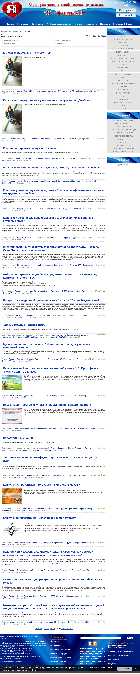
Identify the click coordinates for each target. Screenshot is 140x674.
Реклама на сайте (58, 662)
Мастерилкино (114, 660)
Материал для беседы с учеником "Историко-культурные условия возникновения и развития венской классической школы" (48, 553)
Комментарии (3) (19, 93)
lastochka (90, 543)
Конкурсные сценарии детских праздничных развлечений (25, 335)
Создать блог (86, 663)
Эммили (81, 395)
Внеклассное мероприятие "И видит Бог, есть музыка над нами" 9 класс (52, 167)
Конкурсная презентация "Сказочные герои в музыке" (39, 517)
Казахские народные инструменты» (27, 52)
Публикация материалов (59, 24)
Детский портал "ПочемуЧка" (121, 651)
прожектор (79, 596)
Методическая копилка (86, 24)
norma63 (93, 291)
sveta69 (92, 158)
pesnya (83, 622)
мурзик (87, 91)
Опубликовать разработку (91, 649)
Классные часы (8, 91)
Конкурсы (24, 24)
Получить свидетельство (91, 653)
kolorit (84, 209)
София (83, 570)
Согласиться (124, 668)
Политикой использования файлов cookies (18, 670)
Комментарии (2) (19, 572)
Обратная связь (57, 645)
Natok (87, 429)
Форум (129, 24)
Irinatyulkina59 (7, 318)
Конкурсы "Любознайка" (119, 655)
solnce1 (94, 265)
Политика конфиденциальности (11, 661)
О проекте (54, 641)
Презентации (8, 43)
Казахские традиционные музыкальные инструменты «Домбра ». (47, 100)
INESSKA (32, 450)
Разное (59, 43)
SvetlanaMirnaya (88, 181)
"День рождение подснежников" (25, 324)
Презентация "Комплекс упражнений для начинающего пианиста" (47, 404)
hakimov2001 (44, 337)
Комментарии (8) (24, 545)
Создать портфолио (89, 658)
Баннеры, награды (58, 653)
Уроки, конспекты (63, 40)
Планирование (9, 40)
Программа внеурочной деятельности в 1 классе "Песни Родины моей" (51, 300)
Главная (11, 24)
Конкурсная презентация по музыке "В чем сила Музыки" (42, 484)
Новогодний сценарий (18, 438)
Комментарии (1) (19, 141)
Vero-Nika (89, 359)
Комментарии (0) (24, 160)
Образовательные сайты (61, 658)
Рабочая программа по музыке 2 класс (29, 148)
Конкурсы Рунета (116, 647)
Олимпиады (37, 24)
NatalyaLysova (16, 511)
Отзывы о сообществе (60, 649)
